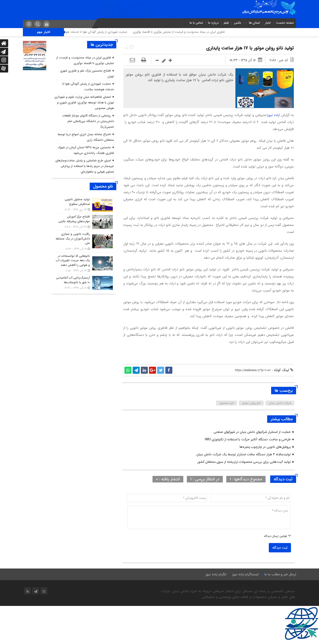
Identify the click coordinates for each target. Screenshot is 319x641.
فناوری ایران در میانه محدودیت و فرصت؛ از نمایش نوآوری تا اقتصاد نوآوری (194, 31)
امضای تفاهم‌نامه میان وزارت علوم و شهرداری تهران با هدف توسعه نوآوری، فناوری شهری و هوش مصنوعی (84, 102)
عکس (237, 22)
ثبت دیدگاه (279, 547)
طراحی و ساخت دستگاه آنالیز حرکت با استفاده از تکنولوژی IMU (248, 439)
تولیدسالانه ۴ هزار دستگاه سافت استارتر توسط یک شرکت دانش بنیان (243, 454)
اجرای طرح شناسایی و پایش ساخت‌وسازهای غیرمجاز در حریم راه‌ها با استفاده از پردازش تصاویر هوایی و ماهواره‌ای (84, 166)
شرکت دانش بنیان (280, 403)
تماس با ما (196, 22)
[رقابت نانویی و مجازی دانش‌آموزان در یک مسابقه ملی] (83, 241)
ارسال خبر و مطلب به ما (280, 574)
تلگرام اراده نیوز (216, 574)
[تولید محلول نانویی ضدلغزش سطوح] (83, 204)
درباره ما (213, 22)
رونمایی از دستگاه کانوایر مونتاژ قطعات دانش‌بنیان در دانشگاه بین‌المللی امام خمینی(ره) (88, 121)
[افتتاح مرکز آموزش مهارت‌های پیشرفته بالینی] (83, 221)
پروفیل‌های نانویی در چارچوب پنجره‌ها (265, 446)
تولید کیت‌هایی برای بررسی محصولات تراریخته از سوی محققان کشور (244, 461)
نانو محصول (226, 403)
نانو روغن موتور (251, 403)
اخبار (268, 22)
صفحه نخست (285, 22)
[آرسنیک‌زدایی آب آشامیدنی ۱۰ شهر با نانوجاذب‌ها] (83, 282)
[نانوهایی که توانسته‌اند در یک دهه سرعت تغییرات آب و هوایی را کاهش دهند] (83, 263)
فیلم (226, 22)
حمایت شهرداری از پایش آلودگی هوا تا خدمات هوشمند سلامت (104, 31)
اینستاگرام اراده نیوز (245, 574)
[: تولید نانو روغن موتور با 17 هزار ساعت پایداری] (132, 60)
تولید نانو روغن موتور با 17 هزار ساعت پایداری (250, 48)
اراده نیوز (273, 115)
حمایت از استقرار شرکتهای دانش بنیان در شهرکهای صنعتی (252, 432)
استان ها (254, 22)
